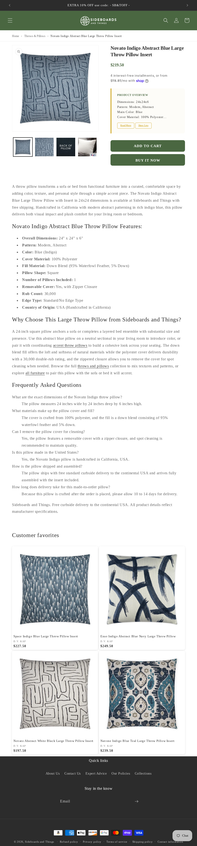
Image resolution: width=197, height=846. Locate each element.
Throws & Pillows (34, 36)
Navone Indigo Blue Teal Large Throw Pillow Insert (137, 740)
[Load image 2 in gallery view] (44, 147)
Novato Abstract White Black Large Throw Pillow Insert (53, 740)
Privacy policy (92, 841)
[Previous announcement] (9, 5)
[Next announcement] (187, 5)
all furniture (35, 373)
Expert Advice (96, 773)
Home (15, 36)
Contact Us (72, 773)
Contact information (170, 841)
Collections (143, 773)
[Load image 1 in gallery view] (22, 147)
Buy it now (147, 160)
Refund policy (69, 841)
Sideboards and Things (39, 841)
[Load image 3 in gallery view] (65, 147)
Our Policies (120, 773)
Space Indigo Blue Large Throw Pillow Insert (45, 636)
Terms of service (116, 841)
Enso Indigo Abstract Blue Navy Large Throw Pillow (138, 636)
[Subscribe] (136, 801)
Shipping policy (142, 841)
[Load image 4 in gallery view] (87, 147)
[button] (10, 20)
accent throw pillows (70, 345)
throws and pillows (93, 366)
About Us (53, 773)
